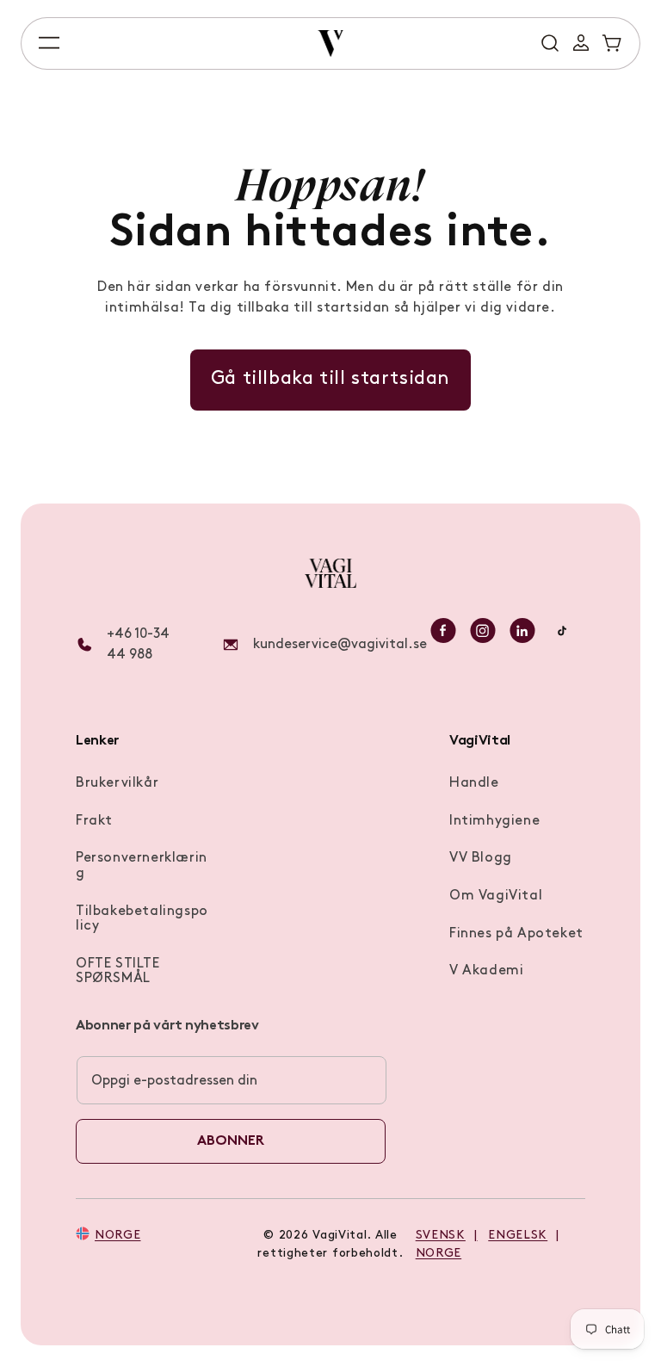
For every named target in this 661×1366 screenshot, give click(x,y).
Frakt (94, 821)
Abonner (230, 1141)
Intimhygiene (494, 821)
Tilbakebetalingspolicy (142, 919)
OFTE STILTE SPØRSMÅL (118, 971)
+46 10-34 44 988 (138, 644)
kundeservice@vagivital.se (340, 645)
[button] (49, 43)
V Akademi (486, 971)
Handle (474, 783)
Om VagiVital (495, 896)
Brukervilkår (117, 783)
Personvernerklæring (141, 866)
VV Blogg (480, 858)
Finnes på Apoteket (516, 934)
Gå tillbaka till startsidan (330, 379)
